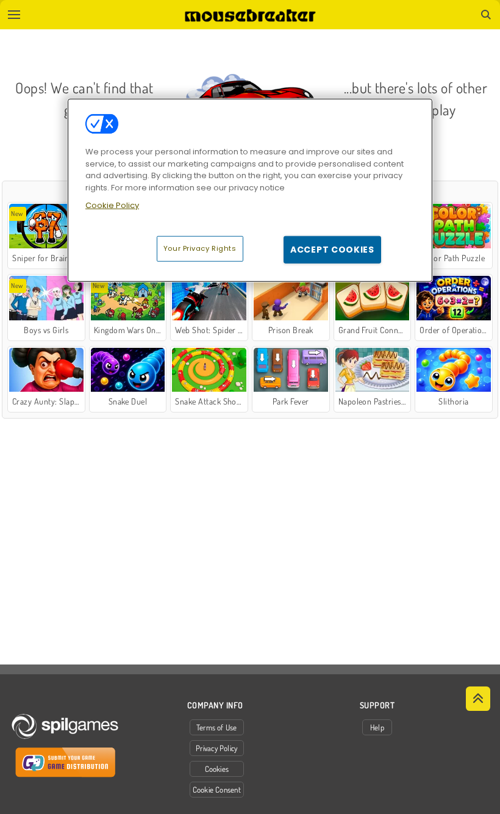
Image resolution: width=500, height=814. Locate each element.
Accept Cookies (332, 249)
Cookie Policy (112, 205)
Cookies (217, 769)
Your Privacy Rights (200, 248)
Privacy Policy (216, 748)
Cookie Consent (217, 789)
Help (377, 727)
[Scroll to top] (478, 698)
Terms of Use (216, 727)
